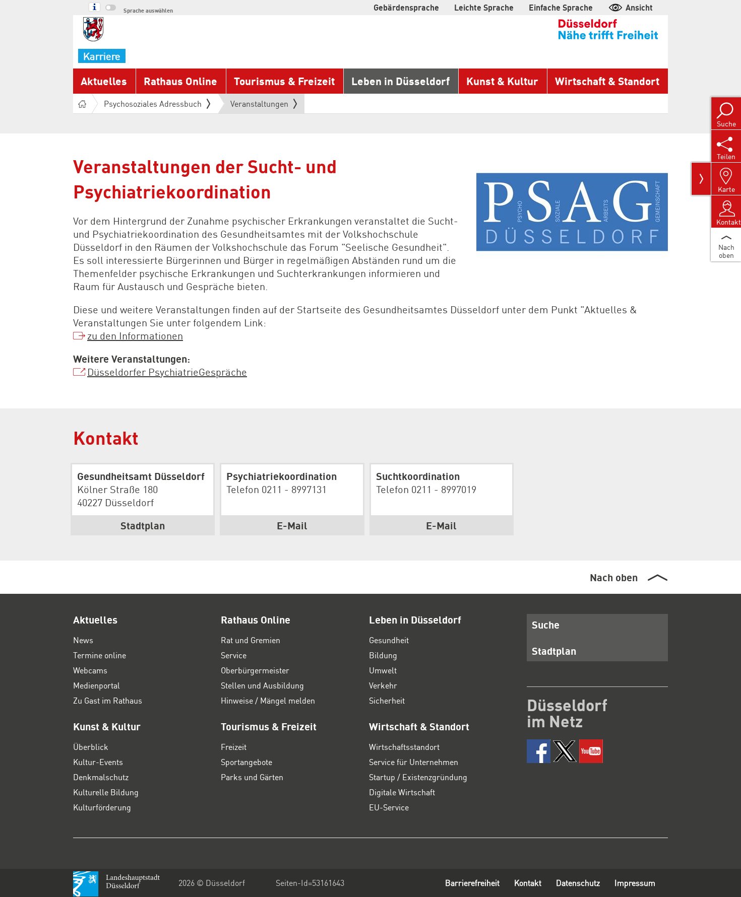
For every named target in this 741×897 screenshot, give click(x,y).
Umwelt (383, 670)
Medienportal (96, 685)
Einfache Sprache (561, 7)
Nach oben (614, 577)
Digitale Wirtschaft (402, 792)
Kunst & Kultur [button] (502, 81)
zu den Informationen (135, 335)
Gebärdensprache (406, 7)
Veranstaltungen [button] (259, 106)
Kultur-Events (98, 761)
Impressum (634, 882)
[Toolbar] (701, 178)
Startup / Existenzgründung (418, 777)
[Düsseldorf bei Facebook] (538, 751)
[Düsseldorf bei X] (565, 751)
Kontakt (527, 882)
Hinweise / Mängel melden (268, 700)
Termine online (99, 655)
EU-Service (389, 807)
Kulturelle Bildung (106, 792)
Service (233, 655)
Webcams (90, 670)
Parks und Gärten (252, 777)
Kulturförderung (102, 807)
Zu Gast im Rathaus (107, 700)
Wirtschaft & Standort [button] (607, 81)
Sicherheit (387, 700)
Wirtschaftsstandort (404, 746)
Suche (546, 624)
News (83, 640)
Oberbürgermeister (255, 670)
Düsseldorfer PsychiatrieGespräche (167, 371)
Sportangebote (246, 761)
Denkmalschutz (101, 777)
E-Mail (292, 525)
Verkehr (383, 685)
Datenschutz (578, 882)
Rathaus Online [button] (180, 81)
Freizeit (233, 746)
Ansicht (639, 7)
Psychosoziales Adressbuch (153, 103)
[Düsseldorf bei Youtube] (591, 751)
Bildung (383, 655)
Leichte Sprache (484, 7)
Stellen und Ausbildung (262, 685)
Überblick (90, 746)
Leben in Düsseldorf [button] (400, 81)
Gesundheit (389, 640)
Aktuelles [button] (104, 81)
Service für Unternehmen (413, 761)
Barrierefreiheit (472, 882)
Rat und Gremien (250, 640)
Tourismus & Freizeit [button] (284, 81)
